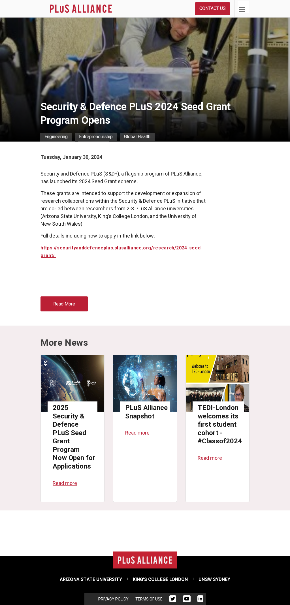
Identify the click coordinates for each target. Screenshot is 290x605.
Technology (93, 144)
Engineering (56, 136)
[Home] (81, 8)
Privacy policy (113, 599)
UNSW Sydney (214, 579)
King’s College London (160, 579)
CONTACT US (212, 8)
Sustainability (57, 144)
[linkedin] (200, 600)
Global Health (137, 136)
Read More (64, 304)
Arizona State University (91, 579)
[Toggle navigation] (239, 5)
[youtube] (187, 600)
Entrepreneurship (96, 136)
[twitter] (172, 600)
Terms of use (149, 599)
